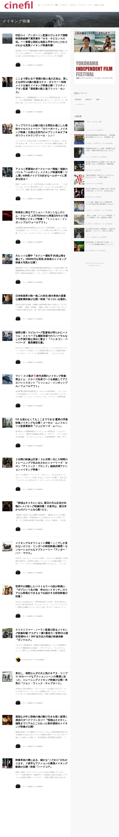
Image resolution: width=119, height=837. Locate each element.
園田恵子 (89, 99)
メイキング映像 (16, 21)
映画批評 (78, 99)
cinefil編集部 (39, 65)
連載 (97, 99)
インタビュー (80, 104)
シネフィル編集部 (26, 65)
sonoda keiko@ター (27, 659)
